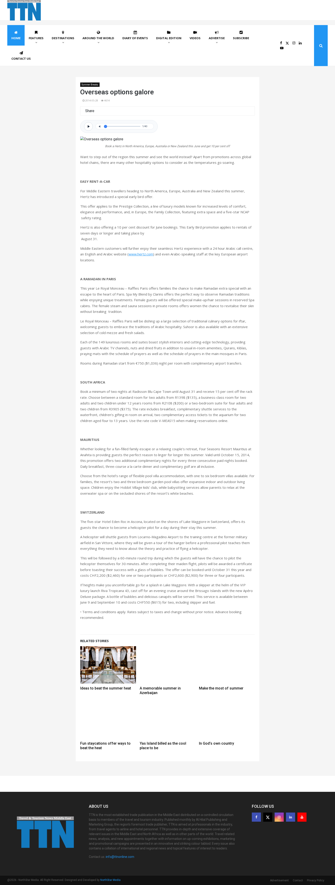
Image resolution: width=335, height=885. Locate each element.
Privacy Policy (315, 880)
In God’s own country (216, 743)
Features (36, 38)
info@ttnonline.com (120, 857)
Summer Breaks (90, 84)
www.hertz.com (141, 254)
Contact (298, 880)
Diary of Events (135, 38)
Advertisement (279, 880)
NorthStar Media (110, 880)
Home (16, 38)
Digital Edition (168, 38)
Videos (195, 38)
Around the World (98, 38)
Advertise (217, 38)
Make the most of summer (221, 688)
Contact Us (21, 59)
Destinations (63, 38)
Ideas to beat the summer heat (105, 688)
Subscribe (241, 38)
